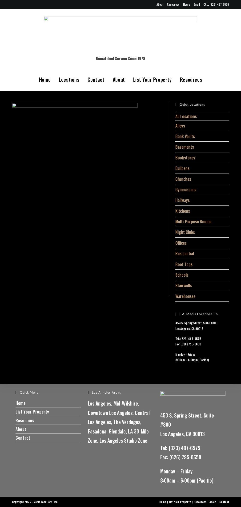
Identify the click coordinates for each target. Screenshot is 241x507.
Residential (184, 253)
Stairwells (183, 285)
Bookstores (185, 158)
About (160, 4)
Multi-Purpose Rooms (193, 221)
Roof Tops (184, 264)
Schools (182, 275)
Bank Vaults (185, 136)
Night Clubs (185, 232)
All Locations (186, 116)
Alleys (180, 126)
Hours (186, 4)
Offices (181, 243)
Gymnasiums (185, 189)
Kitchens (182, 211)
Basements (184, 147)
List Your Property (152, 79)
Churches (183, 179)
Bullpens (182, 168)
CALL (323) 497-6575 (216, 4)
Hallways (182, 200)
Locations (69, 79)
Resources (173, 4)
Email (197, 4)
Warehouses (185, 296)
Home (45, 79)
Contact (96, 79)
